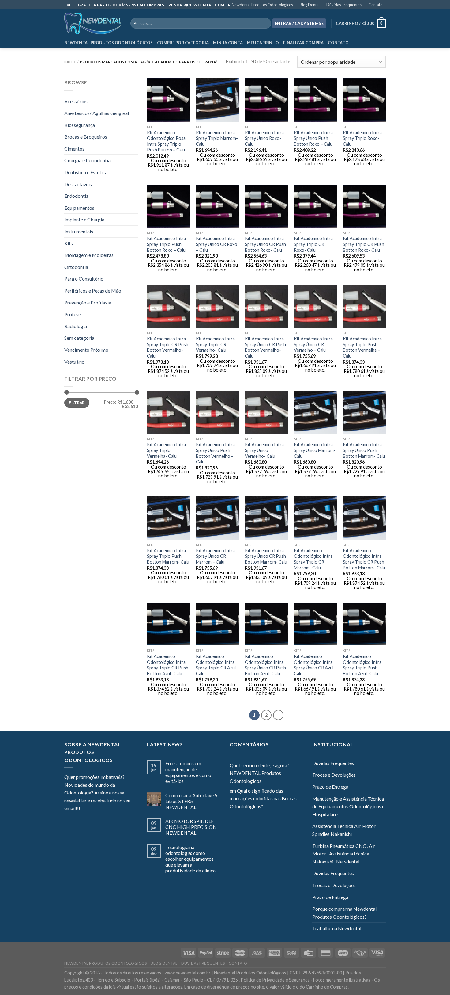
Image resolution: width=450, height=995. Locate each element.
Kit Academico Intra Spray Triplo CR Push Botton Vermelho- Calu (167, 347)
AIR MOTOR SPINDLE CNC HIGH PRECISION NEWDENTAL (191, 827)
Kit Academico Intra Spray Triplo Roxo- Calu (362, 138)
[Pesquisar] (265, 23)
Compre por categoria (183, 42)
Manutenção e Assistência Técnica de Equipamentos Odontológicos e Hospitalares (348, 806)
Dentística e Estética (85, 172)
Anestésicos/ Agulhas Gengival (96, 113)
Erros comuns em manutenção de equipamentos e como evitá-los (188, 772)
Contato (375, 4)
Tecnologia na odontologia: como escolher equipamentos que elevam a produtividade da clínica (190, 859)
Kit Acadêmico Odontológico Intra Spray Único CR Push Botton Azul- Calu (265, 665)
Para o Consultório (83, 278)
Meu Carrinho (263, 42)
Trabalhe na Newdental (336, 928)
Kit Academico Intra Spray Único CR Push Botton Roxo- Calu (265, 244)
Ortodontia (76, 267)
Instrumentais (78, 231)
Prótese (72, 314)
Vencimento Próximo (86, 350)
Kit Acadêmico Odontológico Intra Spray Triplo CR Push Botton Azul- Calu (167, 665)
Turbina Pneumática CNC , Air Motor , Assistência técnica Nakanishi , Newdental (343, 853)
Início (69, 61)
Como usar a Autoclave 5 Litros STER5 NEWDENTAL (191, 801)
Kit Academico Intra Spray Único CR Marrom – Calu (215, 556)
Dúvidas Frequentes (344, 4)
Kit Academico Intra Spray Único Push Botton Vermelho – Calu (215, 453)
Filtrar (77, 402)
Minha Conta (228, 42)
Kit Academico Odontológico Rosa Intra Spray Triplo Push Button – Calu (166, 141)
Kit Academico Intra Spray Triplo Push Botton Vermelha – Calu (362, 347)
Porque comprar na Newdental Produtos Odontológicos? (344, 913)
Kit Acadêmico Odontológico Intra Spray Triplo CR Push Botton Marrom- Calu (364, 559)
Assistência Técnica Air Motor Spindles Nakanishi (344, 830)
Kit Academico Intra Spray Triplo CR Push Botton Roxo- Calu (363, 244)
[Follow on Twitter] (99, 809)
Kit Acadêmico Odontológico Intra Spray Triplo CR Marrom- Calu (313, 559)
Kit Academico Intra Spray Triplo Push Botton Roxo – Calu (166, 244)
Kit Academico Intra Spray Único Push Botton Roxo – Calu (313, 138)
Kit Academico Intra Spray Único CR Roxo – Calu (216, 244)
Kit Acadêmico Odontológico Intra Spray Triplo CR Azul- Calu (217, 665)
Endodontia (76, 196)
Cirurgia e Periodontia (87, 160)
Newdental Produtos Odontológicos (262, 4)
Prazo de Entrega (330, 787)
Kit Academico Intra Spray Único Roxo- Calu (264, 138)
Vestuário (74, 362)
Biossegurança (79, 125)
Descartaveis (78, 184)
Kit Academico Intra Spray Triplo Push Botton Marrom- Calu (168, 556)
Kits (68, 243)
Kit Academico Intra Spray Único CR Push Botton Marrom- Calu (266, 556)
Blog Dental (310, 4)
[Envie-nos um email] (107, 809)
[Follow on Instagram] (92, 809)
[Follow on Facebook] (84, 809)
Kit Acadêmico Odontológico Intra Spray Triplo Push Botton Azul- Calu (362, 665)
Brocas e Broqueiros (85, 137)
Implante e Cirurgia (84, 219)
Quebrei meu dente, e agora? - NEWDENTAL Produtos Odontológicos (261, 773)
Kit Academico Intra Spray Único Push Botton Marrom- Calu (364, 450)
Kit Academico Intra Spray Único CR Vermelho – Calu (313, 344)
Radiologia (75, 326)
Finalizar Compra (303, 42)
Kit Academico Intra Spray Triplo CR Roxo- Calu (313, 244)
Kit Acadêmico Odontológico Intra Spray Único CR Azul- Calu (314, 665)
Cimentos (74, 148)
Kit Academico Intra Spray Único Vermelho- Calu (264, 450)
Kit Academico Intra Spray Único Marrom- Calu (315, 450)
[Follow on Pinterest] (114, 809)
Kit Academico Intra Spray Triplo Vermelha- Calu (166, 450)
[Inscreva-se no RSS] (122, 809)
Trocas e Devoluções (334, 775)
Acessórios (76, 101)
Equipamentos (79, 208)
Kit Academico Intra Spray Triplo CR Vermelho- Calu (215, 344)
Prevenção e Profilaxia (87, 302)
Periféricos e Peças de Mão (92, 290)
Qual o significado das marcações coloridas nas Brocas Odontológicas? (263, 798)
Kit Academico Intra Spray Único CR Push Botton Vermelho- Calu (265, 347)
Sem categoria (79, 338)
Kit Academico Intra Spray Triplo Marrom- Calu (217, 138)
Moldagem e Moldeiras (89, 255)
